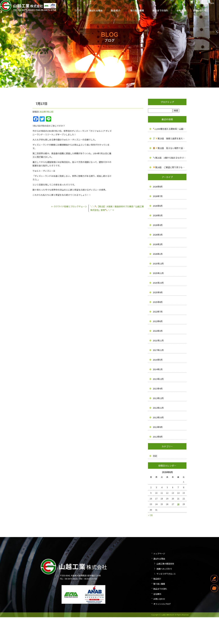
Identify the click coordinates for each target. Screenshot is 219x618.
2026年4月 (158, 225)
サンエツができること (166, 573)
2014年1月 (158, 369)
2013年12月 (158, 378)
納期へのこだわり (164, 568)
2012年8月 (158, 436)
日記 (155, 455)
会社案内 (180, 9)
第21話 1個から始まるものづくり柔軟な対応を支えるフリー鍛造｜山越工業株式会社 (170, 157)
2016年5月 (158, 359)
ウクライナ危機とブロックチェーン (69, 206)
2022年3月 (158, 330)
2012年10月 (158, 417)
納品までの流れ (159, 9)
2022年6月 (158, 321)
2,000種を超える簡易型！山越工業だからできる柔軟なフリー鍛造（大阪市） (170, 128)
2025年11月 (158, 273)
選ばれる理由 (95, 9)
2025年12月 (158, 263)
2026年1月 (158, 253)
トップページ (77, 9)
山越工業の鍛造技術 (165, 563)
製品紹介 (115, 9)
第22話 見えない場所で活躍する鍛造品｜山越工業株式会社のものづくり (172, 148)
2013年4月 (158, 388)
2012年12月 (158, 398)
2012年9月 (158, 427)
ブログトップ (167, 102)
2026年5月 (158, 215)
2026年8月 (158, 186)
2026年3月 (158, 234)
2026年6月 (158, 205)
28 (178, 504)
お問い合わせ (200, 9)
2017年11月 (158, 350)
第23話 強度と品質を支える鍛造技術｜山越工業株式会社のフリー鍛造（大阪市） (172, 138)
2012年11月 (158, 407)
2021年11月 (158, 340)
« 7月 (150, 515)
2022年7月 (158, 311)
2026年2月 (158, 244)
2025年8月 (158, 301)
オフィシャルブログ (162, 603)
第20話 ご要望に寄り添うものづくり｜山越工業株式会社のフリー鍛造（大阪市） (170, 167)
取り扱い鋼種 (135, 9)
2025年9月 (158, 292)
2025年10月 (158, 282)
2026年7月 (158, 196)
